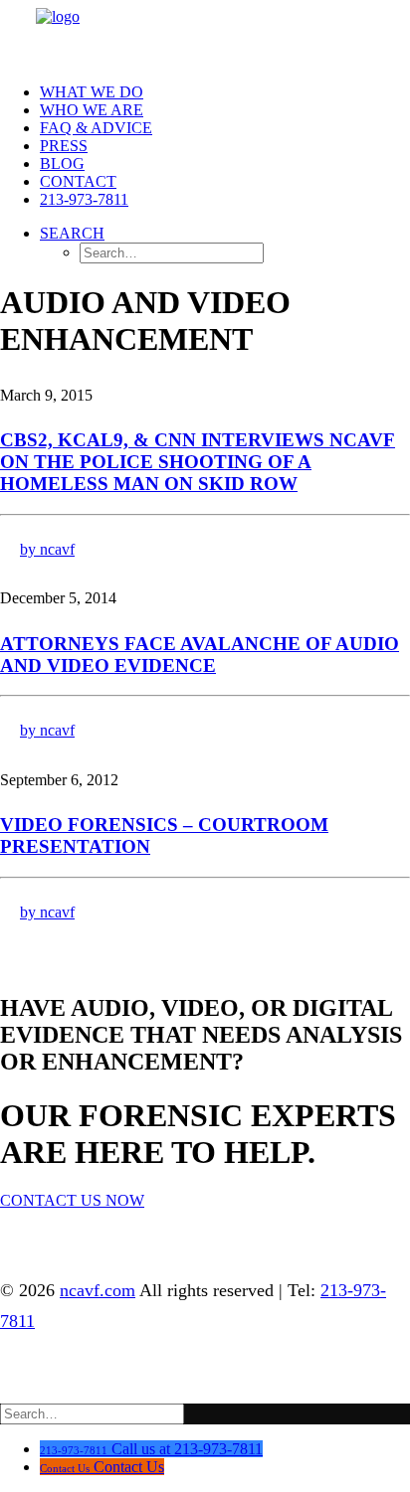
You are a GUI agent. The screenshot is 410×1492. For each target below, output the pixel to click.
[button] (72, 233)
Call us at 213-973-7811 (187, 1448)
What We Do (91, 91)
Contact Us (129, 1466)
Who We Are (91, 109)
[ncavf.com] (206, 20)
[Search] (92, 1413)
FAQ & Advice (96, 127)
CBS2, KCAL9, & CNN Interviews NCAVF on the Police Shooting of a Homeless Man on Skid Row (197, 461)
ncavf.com (97, 1290)
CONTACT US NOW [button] (72, 1200)
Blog (62, 163)
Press (64, 145)
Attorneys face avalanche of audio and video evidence (199, 654)
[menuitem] (225, 92)
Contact (78, 181)
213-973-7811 (84, 199)
